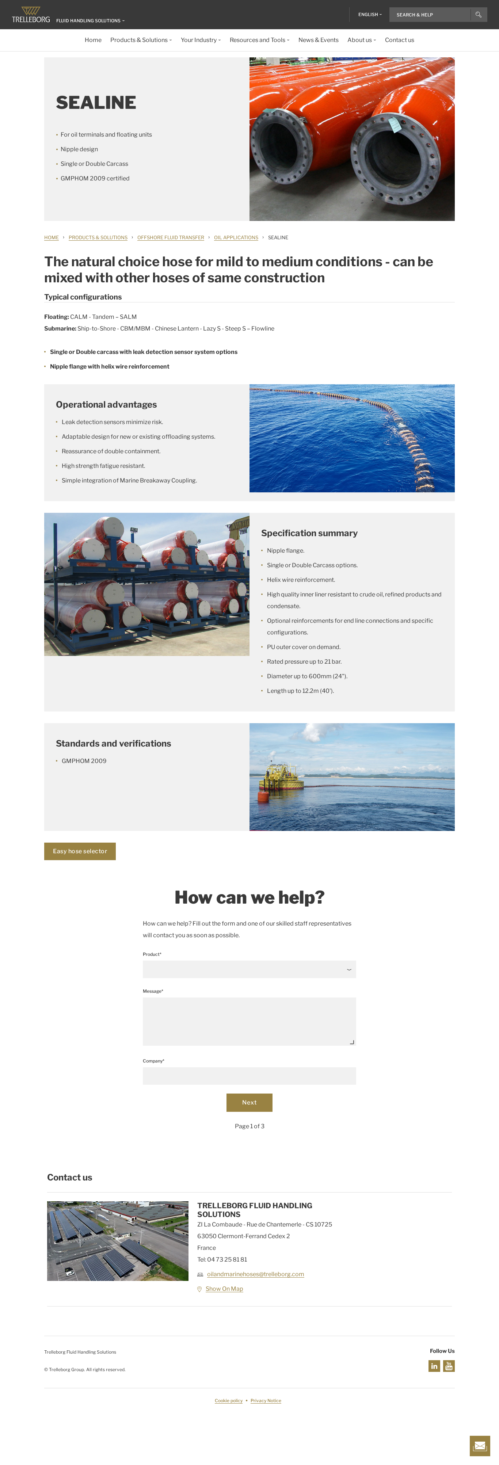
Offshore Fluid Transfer (170, 237)
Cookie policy (229, 1400)
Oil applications (236, 237)
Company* (153, 1061)
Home (51, 237)
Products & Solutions (98, 237)
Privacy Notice (266, 1400)
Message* (153, 991)
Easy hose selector (80, 851)
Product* (152, 954)
